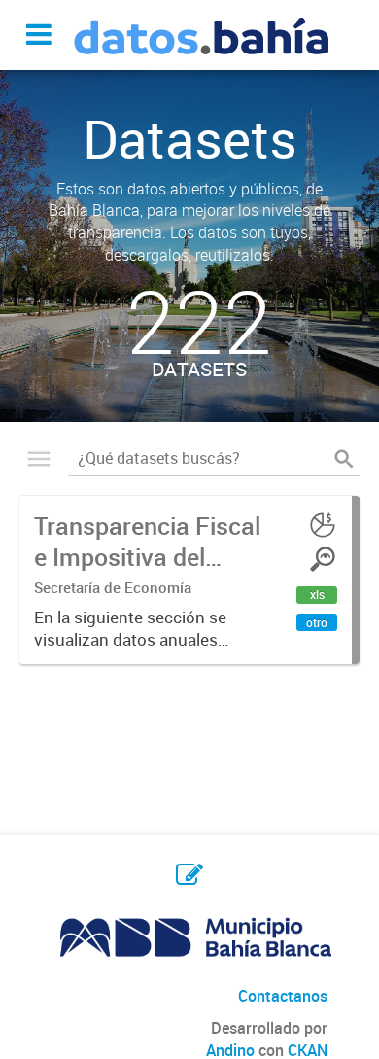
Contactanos (282, 995)
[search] (344, 458)
